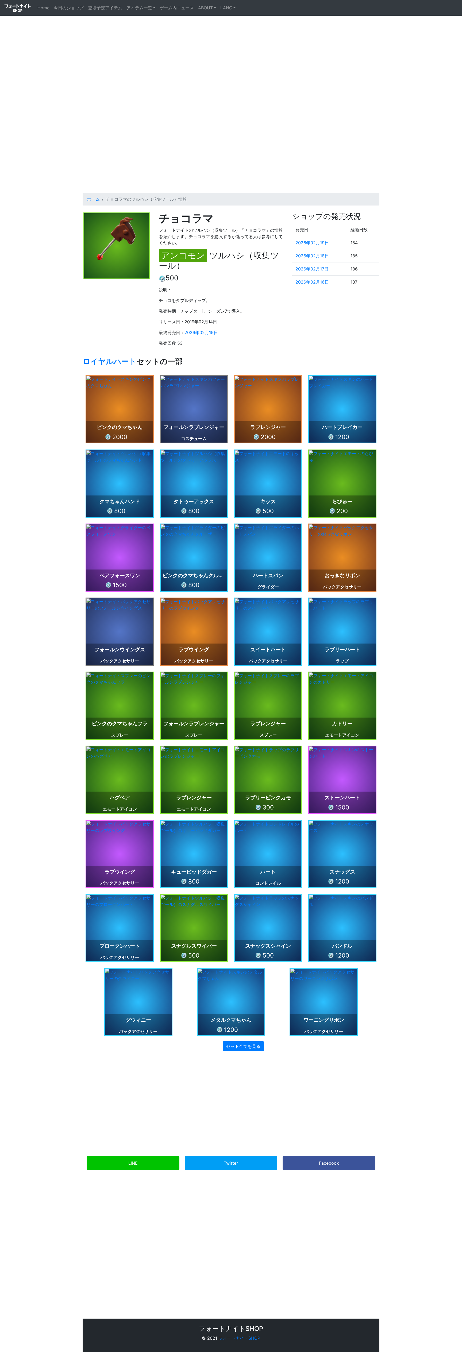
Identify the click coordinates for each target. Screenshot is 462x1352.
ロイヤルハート (110, 361)
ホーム (93, 199)
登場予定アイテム (105, 7)
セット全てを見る (243, 1046)
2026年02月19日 (201, 332)
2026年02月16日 (312, 282)
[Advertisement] (231, 138)
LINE (133, 1163)
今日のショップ (69, 7)
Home (44, 7)
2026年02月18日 (312, 255)
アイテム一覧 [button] (139, 7)
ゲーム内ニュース (177, 7)
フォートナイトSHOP (239, 1338)
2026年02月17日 (312, 269)
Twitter (231, 1163)
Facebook (329, 1163)
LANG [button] (226, 7)
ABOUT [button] (205, 7)
